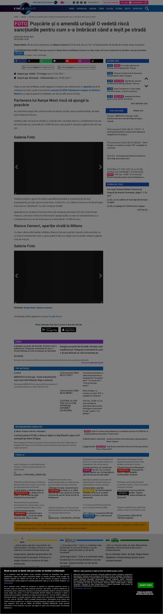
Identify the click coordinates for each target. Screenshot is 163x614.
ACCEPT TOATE (146, 585)
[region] (81, 590)
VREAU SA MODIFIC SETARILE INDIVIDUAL (144, 593)
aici (5, 599)
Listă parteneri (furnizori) (82, 588)
